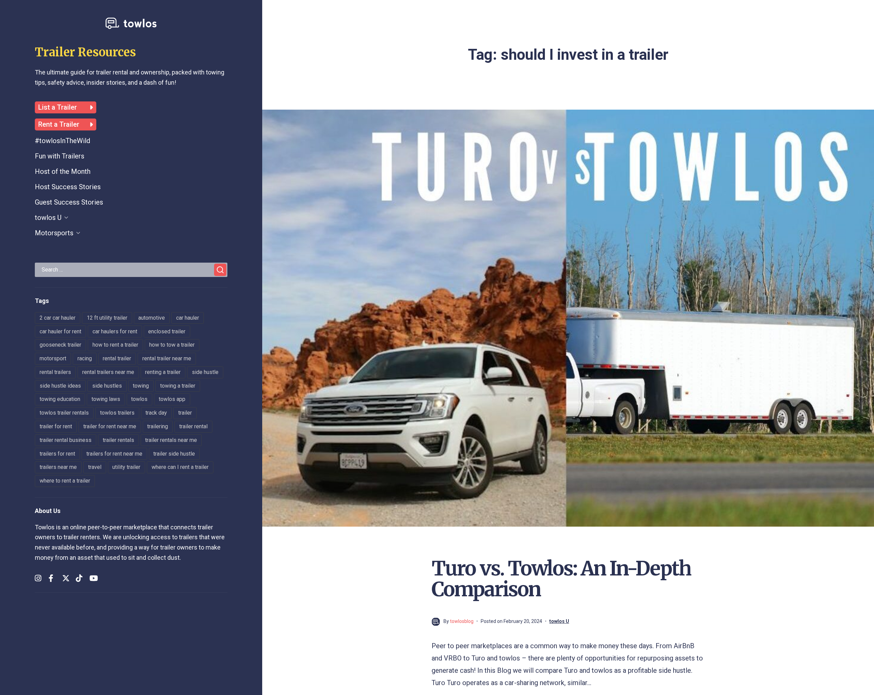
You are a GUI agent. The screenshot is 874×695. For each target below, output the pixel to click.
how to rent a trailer (115, 345)
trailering (157, 426)
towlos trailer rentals (64, 412)
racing (84, 358)
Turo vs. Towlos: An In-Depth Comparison (561, 579)
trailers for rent (57, 453)
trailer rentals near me (171, 440)
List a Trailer (57, 107)
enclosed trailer (166, 331)
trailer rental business (65, 440)
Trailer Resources (85, 52)
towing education (60, 399)
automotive (151, 318)
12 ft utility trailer (107, 318)
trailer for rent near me (109, 426)
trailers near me (58, 467)
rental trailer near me (166, 358)
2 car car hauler (57, 318)
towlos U (48, 217)
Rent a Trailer (58, 124)
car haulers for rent (115, 331)
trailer (185, 412)
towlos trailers (117, 412)
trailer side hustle (174, 453)
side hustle (205, 372)
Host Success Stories (68, 187)
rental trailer (117, 358)
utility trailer (126, 467)
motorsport (53, 358)
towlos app (172, 399)
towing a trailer (177, 386)
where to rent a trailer (65, 480)
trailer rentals (118, 440)
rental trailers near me (108, 372)
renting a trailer (163, 372)
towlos (139, 399)
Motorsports (54, 233)
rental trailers (55, 372)
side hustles (107, 386)
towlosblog (462, 621)
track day (156, 412)
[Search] (220, 270)
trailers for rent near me (114, 453)
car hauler (187, 318)
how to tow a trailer (172, 345)
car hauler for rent (60, 331)
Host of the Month (62, 171)
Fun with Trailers (59, 156)
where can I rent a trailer (180, 467)
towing (141, 386)
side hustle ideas (60, 386)
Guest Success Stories (69, 202)
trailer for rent (56, 426)
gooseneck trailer (60, 345)
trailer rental (193, 426)
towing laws (105, 399)
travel (94, 467)
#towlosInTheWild (62, 141)
